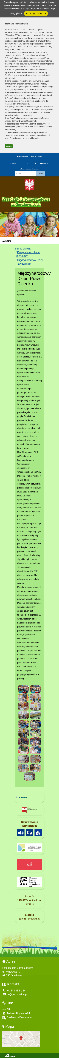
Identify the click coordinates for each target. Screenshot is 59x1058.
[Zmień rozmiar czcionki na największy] (35, 163)
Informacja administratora (30, 169)
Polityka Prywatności (18, 1013)
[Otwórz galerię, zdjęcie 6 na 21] (35, 706)
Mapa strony (37, 156)
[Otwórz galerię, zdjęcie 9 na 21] (23, 724)
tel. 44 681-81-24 (15, 990)
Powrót (23, 797)
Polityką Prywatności (22, 5)
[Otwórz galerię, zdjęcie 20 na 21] (35, 768)
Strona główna (23, 156)
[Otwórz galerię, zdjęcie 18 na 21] (35, 759)
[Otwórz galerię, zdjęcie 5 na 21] (23, 706)
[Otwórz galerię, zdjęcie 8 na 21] (35, 715)
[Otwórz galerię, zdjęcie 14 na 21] (35, 741)
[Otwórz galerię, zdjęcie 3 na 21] (23, 697)
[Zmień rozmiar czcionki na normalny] (21, 163)
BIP (8, 1009)
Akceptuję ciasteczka (36, 13)
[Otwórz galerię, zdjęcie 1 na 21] (23, 689)
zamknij (8, 146)
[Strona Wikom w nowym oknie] (10, 1055)
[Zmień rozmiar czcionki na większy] (27, 163)
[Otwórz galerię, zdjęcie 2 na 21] (35, 689)
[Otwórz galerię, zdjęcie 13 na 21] (23, 741)
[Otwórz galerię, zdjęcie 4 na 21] (35, 697)
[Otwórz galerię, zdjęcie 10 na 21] (35, 724)
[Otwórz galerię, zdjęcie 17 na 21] (23, 759)
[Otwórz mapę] (21, 1038)
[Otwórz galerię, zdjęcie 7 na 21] (23, 715)
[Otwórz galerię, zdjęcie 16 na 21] (35, 750)
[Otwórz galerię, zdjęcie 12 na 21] (35, 732)
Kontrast (45, 163)
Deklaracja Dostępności (19, 1017)
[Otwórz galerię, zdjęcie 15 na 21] (23, 750)
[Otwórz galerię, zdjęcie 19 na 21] (23, 768)
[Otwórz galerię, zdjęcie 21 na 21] (29, 776)
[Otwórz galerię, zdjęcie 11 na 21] (23, 732)
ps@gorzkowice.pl (16, 994)
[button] (55, 224)
